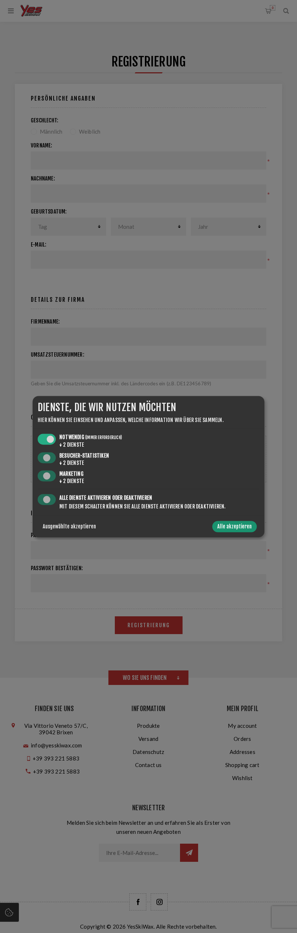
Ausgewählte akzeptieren (69, 526)
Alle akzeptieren (234, 526)
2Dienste (71, 445)
